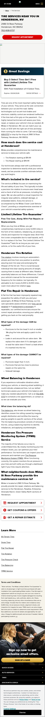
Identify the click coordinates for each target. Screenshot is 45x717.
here (28, 286)
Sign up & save (22, 660)
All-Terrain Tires (7, 537)
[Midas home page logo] (22, 3)
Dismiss (22, 712)
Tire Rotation (6, 554)
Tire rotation (6, 257)
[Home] (2, 10)
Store (7, 10)
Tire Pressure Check (9, 559)
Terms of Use (36, 699)
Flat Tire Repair (7, 548)
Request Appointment (22, 37)
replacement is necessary (22, 306)
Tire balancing (7, 410)
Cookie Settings (10, 709)
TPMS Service (7, 571)
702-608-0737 (8, 30)
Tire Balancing (7, 565)
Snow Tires (5, 542)
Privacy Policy (23, 699)
